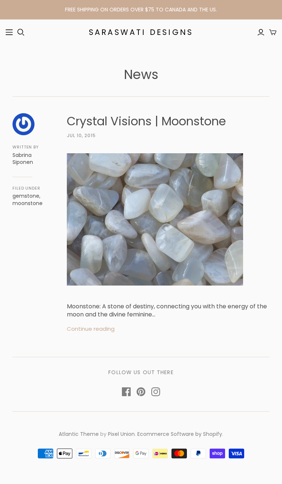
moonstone (27, 203)
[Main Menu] (9, 32)
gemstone (25, 196)
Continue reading (91, 329)
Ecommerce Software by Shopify (179, 434)
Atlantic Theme (79, 434)
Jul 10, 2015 (81, 135)
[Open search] (21, 32)
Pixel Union (121, 434)
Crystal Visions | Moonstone (146, 121)
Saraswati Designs (141, 32)
